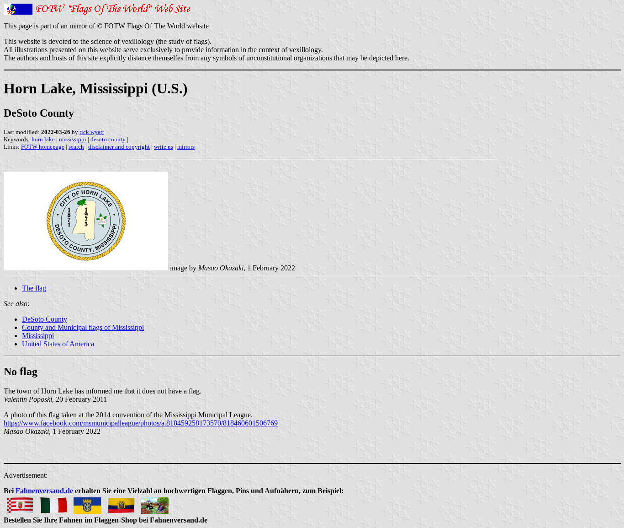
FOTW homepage (42, 146)
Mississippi (38, 335)
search (76, 146)
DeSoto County (44, 319)
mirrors (186, 146)
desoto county (108, 139)
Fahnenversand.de (44, 491)
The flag (34, 288)
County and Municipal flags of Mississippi (83, 327)
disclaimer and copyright (119, 146)
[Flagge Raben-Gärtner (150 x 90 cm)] (155, 503)
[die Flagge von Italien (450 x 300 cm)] (53, 503)
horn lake (43, 139)
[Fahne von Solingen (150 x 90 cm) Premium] (87, 503)
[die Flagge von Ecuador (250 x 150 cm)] (121, 503)
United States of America (58, 344)
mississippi (72, 139)
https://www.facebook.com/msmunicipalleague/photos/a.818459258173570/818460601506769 (141, 423)
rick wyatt (91, 132)
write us (163, 146)
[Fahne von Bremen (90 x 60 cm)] (20, 503)
